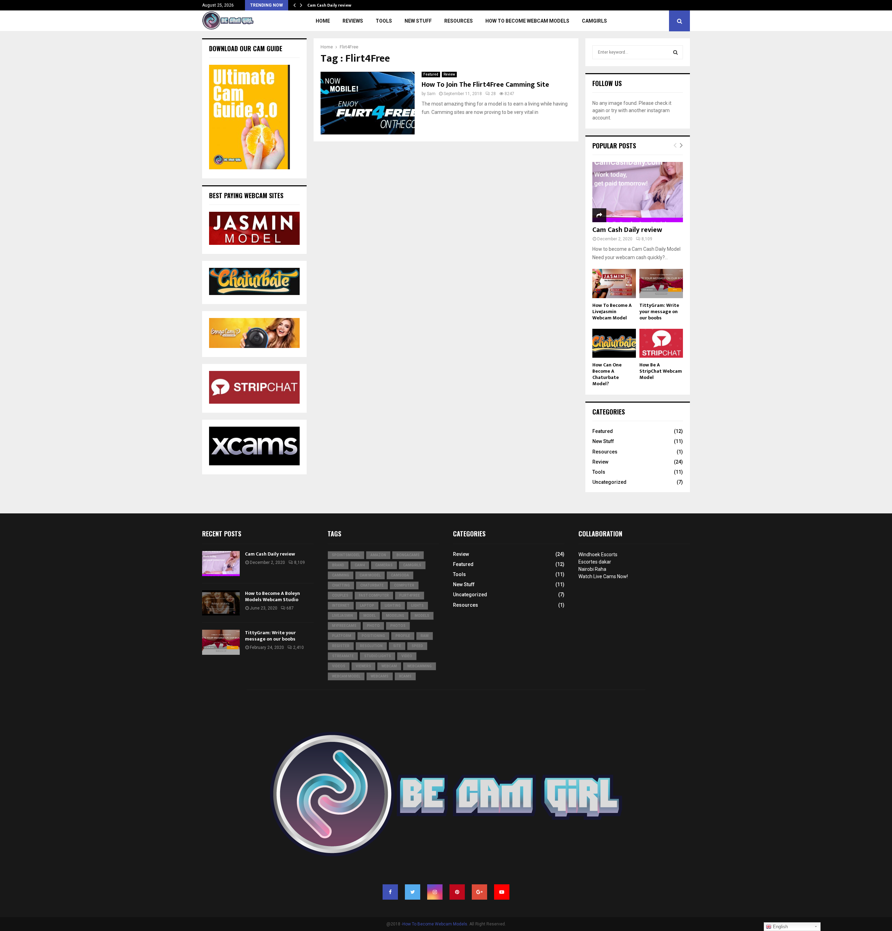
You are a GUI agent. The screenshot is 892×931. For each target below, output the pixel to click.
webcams (380, 676)
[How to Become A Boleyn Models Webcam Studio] (221, 602)
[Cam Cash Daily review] (637, 192)
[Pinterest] (457, 892)
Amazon (378, 555)
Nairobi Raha (592, 569)
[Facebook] (390, 892)
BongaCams (408, 555)
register (340, 646)
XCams (405, 676)
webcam (389, 666)
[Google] (479, 892)
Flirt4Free (409, 595)
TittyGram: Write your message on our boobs (659, 311)
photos (398, 626)
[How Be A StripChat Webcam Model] (661, 343)
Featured (430, 74)
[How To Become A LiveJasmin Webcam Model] (614, 283)
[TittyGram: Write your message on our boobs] (661, 283)
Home (323, 21)
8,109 (646, 238)
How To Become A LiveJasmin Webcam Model (612, 311)
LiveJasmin (342, 616)
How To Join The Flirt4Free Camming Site (485, 85)
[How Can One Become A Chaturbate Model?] (614, 343)
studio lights (377, 656)
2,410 (298, 647)
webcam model (346, 676)
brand (338, 565)
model (369, 616)
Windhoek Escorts (597, 554)
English (779, 926)
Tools (384, 21)
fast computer (374, 595)
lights (417, 605)
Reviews (353, 21)
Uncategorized (609, 482)
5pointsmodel (346, 555)
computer (404, 585)
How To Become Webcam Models (527, 21)
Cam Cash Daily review (329, 5)
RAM (425, 636)
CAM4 (360, 565)
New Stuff (418, 21)
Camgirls (594, 21)
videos (338, 666)
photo (373, 626)
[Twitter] (412, 892)
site (397, 646)
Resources (458, 21)
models (422, 616)
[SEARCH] (675, 52)
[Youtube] (501, 892)
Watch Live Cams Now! (603, 576)
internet (340, 605)
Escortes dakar (594, 562)
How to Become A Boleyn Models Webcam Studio (272, 596)
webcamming (419, 666)
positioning (373, 636)
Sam (431, 93)
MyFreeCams (344, 626)
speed (417, 646)
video (406, 656)
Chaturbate (372, 585)
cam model (370, 575)
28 (493, 93)
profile (402, 636)
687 (290, 608)
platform (341, 636)
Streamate (343, 656)
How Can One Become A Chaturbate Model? (607, 374)
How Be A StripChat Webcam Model (660, 371)
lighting (393, 605)
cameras (384, 565)
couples (340, 595)
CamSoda (400, 575)
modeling (395, 616)
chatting (341, 585)
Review (449, 74)
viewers (363, 666)
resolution (371, 646)
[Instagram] (435, 892)
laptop (367, 605)
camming (340, 575)
